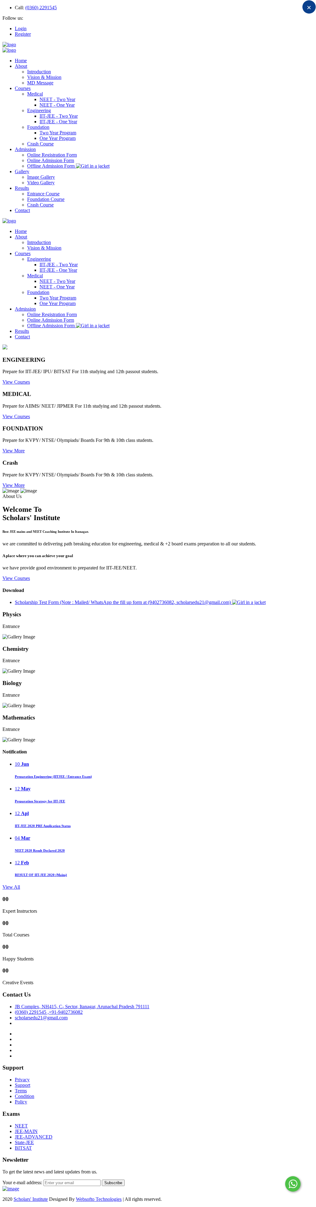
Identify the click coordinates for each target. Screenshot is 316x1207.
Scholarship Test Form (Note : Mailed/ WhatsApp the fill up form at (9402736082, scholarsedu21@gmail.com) (123, 602)
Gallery (22, 171)
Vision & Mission (44, 77)
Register (23, 34)
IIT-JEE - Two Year (59, 116)
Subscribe (113, 1182)
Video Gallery (41, 182)
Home (21, 60)
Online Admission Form (50, 160)
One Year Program (58, 138)
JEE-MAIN (26, 1131)
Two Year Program (58, 132)
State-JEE (24, 1142)
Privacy (22, 1079)
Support (22, 1085)
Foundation (38, 127)
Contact (22, 210)
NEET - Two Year (57, 99)
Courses (23, 88)
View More (13, 450)
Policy (21, 1101)
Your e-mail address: (22, 1182)
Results (22, 188)
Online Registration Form (52, 154)
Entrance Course (43, 193)
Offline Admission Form (51, 166)
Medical (35, 93)
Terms (21, 1090)
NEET (21, 1125)
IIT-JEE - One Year (58, 121)
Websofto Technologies (99, 1199)
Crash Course (40, 143)
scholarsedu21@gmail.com (41, 1017)
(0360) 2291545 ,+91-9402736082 (49, 1012)
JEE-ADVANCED (33, 1137)
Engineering (39, 110)
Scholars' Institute (31, 1199)
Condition (24, 1096)
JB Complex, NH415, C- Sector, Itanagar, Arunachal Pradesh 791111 (82, 1006)
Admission (25, 149)
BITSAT (23, 1148)
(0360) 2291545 (41, 7)
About (21, 66)
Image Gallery (41, 177)
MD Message (40, 82)
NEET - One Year (57, 105)
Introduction (39, 71)
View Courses (16, 382)
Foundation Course (45, 199)
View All (11, 887)
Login (21, 28)
